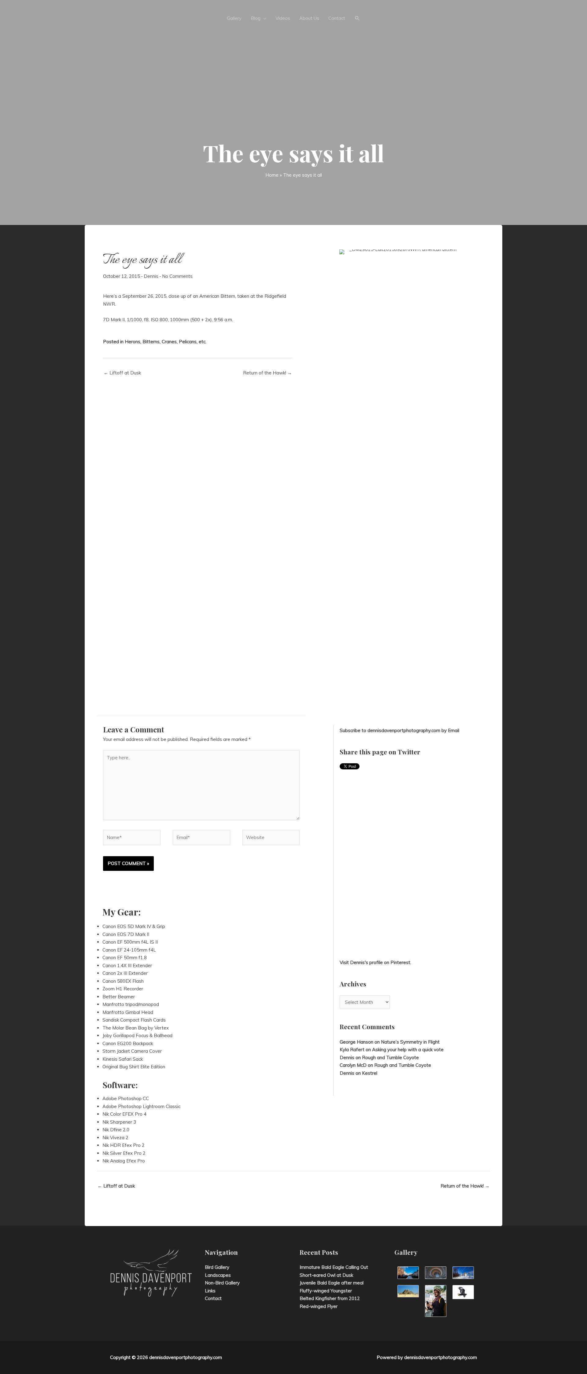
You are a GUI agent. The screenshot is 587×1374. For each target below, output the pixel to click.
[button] (357, 18)
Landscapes (218, 1275)
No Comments (177, 276)
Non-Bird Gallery (222, 1283)
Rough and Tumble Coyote (390, 1057)
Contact (213, 1298)
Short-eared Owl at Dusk (326, 1275)
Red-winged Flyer (319, 1306)
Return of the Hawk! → (267, 373)
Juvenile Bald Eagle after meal (332, 1283)
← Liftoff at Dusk (122, 373)
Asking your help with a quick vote (408, 1049)
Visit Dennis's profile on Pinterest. (375, 962)
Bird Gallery (217, 1267)
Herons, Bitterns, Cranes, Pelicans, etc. (165, 341)
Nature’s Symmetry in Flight (410, 1042)
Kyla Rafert (352, 1049)
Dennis (151, 276)
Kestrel (369, 1073)
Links (210, 1291)
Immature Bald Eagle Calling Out (334, 1267)
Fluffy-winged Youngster (326, 1291)
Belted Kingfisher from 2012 (330, 1298)
